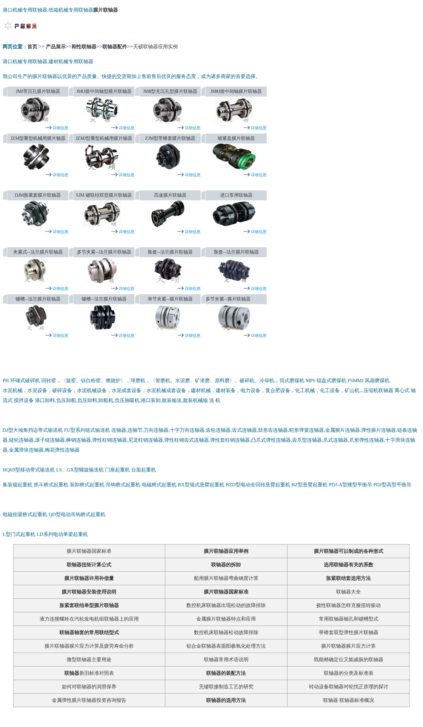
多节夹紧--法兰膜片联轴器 (104, 252)
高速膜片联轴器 (170, 195)
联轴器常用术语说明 (226, 659)
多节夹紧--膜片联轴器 (228, 299)
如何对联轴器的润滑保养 (89, 686)
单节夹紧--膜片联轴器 (170, 299)
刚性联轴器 (84, 46)
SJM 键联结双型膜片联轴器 (104, 195)
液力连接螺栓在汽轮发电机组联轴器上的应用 (89, 619)
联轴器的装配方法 (226, 673)
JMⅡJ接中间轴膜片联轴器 (236, 91)
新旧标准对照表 (89, 673)
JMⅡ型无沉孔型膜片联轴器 (170, 91)
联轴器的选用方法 (226, 700)
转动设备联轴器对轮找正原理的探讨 (348, 686)
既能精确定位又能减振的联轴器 (348, 659)
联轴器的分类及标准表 (348, 673)
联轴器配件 (114, 46)
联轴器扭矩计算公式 (89, 564)
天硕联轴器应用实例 (155, 46)
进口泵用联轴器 (236, 195)
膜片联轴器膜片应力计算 (348, 646)
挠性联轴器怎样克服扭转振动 (348, 605)
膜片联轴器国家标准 (89, 551)
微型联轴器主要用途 (89, 659)
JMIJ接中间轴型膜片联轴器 (104, 91)
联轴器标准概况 (356, 700)
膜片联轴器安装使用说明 (89, 591)
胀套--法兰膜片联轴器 (170, 252)
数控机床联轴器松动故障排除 (226, 632)
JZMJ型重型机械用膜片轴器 (104, 138)
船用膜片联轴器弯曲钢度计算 (226, 578)
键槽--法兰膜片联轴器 (38, 299)
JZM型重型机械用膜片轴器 (38, 138)
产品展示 (56, 46)
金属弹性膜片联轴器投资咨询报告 (89, 700)
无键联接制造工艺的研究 (226, 686)
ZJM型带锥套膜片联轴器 (170, 138)
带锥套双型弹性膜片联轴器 (348, 632)
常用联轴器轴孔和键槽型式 (348, 619)
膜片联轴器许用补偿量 (89, 578)
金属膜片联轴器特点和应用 (226, 619)
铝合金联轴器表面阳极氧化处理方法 (226, 646)
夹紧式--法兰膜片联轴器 (38, 252)
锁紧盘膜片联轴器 (236, 138)
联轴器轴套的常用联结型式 (89, 632)
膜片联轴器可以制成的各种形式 (348, 551)
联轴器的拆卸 (226, 564)
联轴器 (330, 700)
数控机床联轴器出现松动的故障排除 (226, 605)
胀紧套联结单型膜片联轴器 (89, 605)
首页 (33, 46)
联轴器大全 (348, 591)
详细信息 (60, 128)
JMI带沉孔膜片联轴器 (38, 91)
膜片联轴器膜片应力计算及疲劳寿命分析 (89, 646)
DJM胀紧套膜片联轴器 (38, 195)
